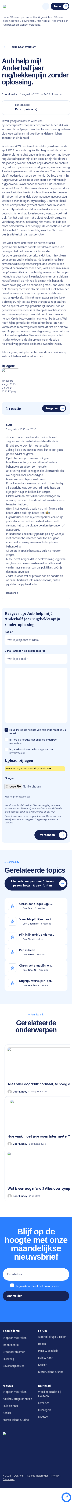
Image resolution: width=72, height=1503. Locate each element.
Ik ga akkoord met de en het (31, 751)
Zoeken (45, 6)
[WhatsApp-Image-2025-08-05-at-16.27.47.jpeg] (10, 373)
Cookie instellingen (38, 1475)
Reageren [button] (12, 592)
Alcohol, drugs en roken (17, 1399)
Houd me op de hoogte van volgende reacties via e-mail (37, 731)
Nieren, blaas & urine (50, 1372)
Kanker (42, 1365)
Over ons (43, 1403)
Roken (42, 1344)
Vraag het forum (66, 1497)
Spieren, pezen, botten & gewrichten (32, 17)
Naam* (9, 632)
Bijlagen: (10, 778)
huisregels (40, 749)
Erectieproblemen (14, 1352)
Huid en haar (10, 1406)
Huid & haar (45, 1358)
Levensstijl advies (13, 1366)
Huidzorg (8, 1359)
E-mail (25, 650)
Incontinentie (11, 1345)
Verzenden (47, 835)
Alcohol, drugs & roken (52, 1337)
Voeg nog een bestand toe (17, 796)
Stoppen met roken (15, 1338)
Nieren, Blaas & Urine (16, 1420)
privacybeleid (52, 1286)
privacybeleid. (17, 753)
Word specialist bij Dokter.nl (49, 1394)
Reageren (52, 408)
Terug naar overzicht (23, 47)
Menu (57, 6)
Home (6, 17)
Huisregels (44, 1410)
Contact (43, 1417)
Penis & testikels (48, 1351)
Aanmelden (15, 1296)
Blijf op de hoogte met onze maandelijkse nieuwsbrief (33, 741)
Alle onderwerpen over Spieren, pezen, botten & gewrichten (32, 883)
